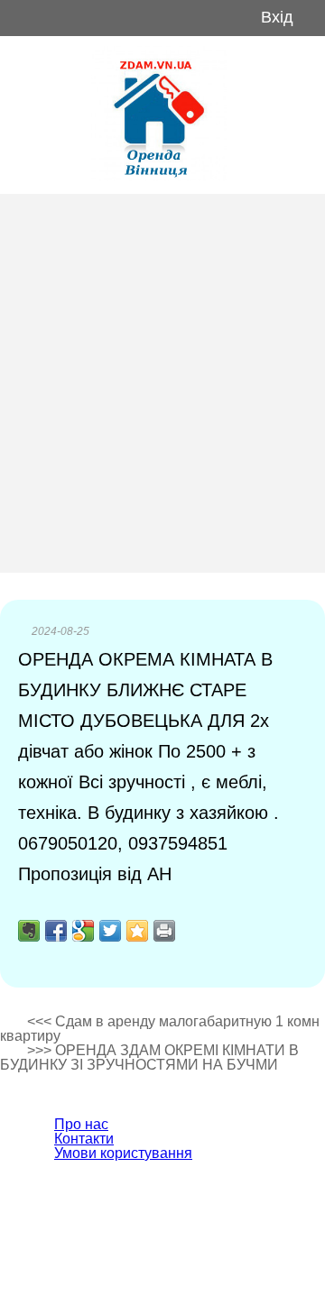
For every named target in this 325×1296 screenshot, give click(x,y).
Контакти (84, 1138)
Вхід (277, 17)
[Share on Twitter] (110, 931)
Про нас (81, 1124)
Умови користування (123, 1153)
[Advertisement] (162, 383)
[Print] (164, 931)
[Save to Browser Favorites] (137, 931)
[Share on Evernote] (29, 931)
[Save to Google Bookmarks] (83, 931)
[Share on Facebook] (56, 931)
